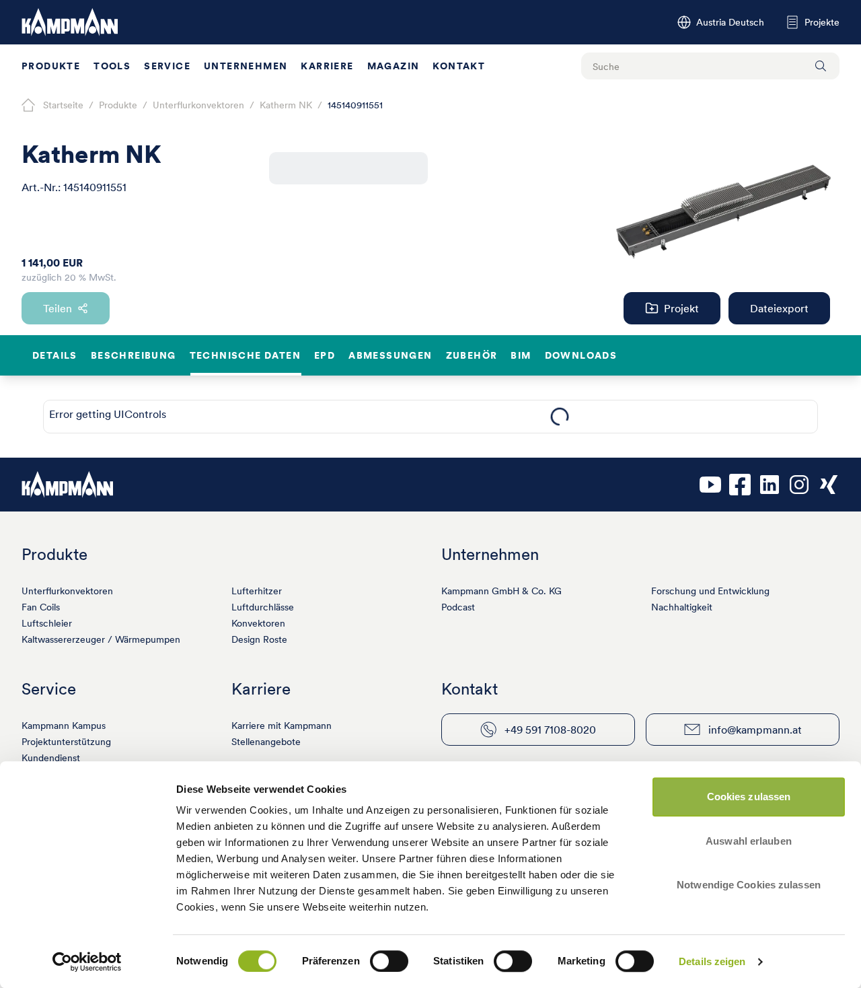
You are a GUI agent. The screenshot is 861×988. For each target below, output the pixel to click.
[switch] (389, 961)
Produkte (51, 66)
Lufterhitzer (256, 591)
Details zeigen (712, 961)
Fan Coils (41, 607)
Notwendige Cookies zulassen (749, 884)
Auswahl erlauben (749, 841)
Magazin (393, 66)
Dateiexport (779, 308)
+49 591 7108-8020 (550, 729)
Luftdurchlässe (262, 607)
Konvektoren (258, 623)
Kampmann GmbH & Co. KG (501, 591)
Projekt (681, 308)
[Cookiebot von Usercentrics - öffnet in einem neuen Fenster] (87, 962)
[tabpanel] (559, 416)
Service (167, 66)
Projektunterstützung (66, 742)
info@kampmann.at (755, 729)
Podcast (458, 607)
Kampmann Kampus (64, 725)
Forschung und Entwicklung (710, 591)
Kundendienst (51, 758)
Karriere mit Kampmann (281, 725)
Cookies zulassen (749, 796)
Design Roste (259, 639)
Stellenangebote (266, 742)
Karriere (327, 66)
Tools (111, 66)
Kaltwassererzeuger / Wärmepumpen (101, 639)
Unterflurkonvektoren (67, 591)
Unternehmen (245, 66)
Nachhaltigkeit (681, 607)
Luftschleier (47, 623)
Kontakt (459, 66)
